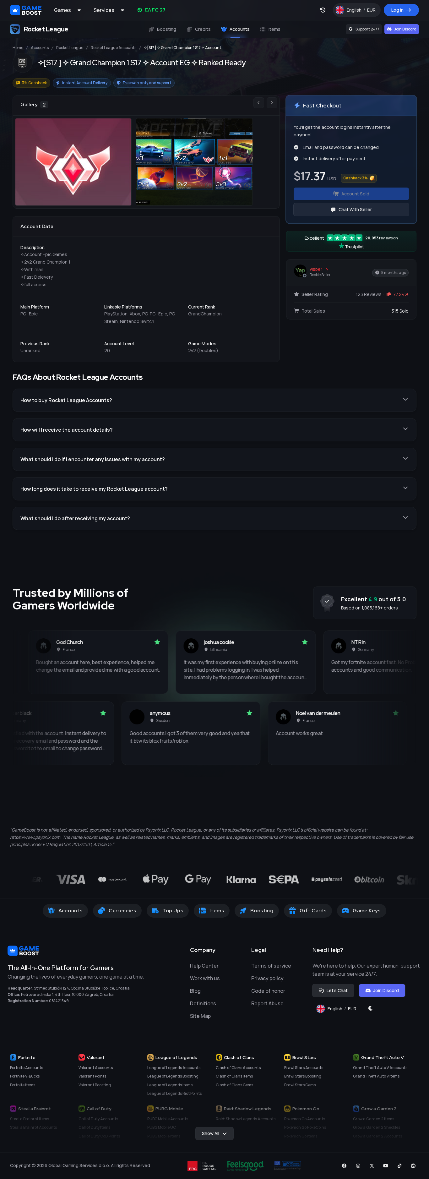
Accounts (40, 47)
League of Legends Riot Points (174, 1093)
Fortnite (26, 1057)
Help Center (204, 965)
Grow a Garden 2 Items (373, 1119)
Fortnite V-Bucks (25, 1076)
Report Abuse (267, 1003)
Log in (397, 10)
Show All (210, 1133)
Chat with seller (355, 209)
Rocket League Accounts (113, 47)
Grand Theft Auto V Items (376, 1076)
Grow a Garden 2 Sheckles (376, 1127)
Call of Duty (99, 1108)
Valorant (96, 1057)
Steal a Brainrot (34, 1108)
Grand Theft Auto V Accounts (380, 1067)
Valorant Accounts (96, 1067)
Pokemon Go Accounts (304, 1119)
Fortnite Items (22, 1085)
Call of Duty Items (94, 1127)
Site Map (200, 1016)
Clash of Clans (239, 1057)
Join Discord (405, 29)
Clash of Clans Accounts (238, 1067)
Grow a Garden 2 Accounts (377, 1136)
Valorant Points (92, 1076)
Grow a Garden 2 (378, 1108)
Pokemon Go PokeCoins (305, 1127)
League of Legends (176, 1057)
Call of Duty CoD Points (99, 1136)
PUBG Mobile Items (163, 1136)
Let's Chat (337, 990)
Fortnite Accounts (26, 1067)
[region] (146, 152)
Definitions (203, 1003)
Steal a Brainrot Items (29, 1119)
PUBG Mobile (169, 1108)
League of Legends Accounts (173, 1067)
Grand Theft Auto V (382, 1057)
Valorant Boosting (95, 1085)
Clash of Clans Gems (234, 1085)
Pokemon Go (305, 1108)
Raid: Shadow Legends (247, 1108)
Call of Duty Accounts (98, 1119)
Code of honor (268, 990)
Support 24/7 (367, 29)
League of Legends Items (170, 1085)
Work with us (205, 978)
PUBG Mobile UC (161, 1127)
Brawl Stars (304, 1057)
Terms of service (271, 965)
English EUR (364, 11)
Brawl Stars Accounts (303, 1067)
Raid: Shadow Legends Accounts (245, 1119)
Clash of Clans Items (234, 1076)
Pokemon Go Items (300, 1136)
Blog (195, 990)
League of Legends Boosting (172, 1076)
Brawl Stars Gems (300, 1085)
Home (18, 47)
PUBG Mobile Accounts (167, 1119)
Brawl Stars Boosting (302, 1076)
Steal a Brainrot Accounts (33, 1127)
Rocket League (69, 47)
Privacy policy (267, 978)
